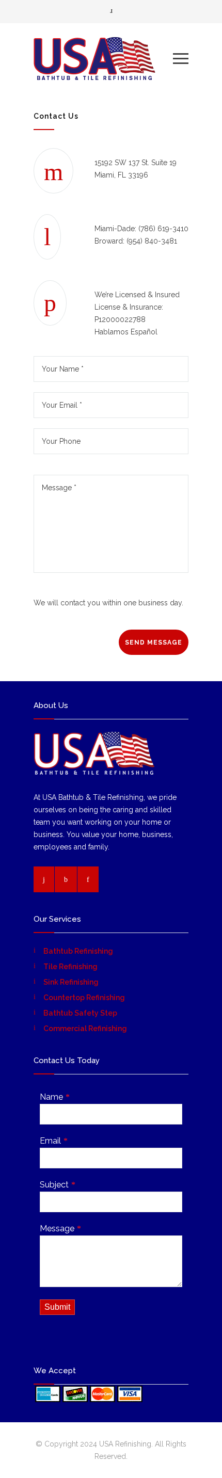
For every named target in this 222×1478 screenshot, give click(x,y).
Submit (57, 1307)
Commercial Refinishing (85, 1028)
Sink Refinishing (71, 982)
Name (51, 1097)
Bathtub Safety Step (80, 1013)
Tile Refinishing (70, 966)
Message (57, 1228)
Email (50, 1141)
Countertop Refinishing (84, 997)
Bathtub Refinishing (78, 951)
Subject (54, 1185)
